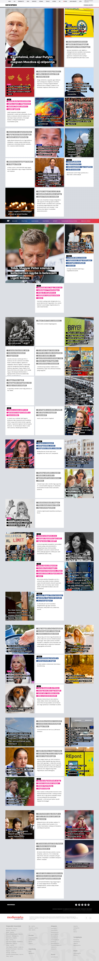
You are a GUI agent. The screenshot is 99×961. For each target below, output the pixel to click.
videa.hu (75, 943)
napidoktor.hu (54, 937)
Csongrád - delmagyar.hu (12, 936)
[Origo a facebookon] (76, 905)
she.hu (75, 931)
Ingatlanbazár (73, 1)
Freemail (41, 1)
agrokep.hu (31, 953)
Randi (65, 1)
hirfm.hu (75, 955)
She (59, 1)
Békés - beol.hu (10, 932)
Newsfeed (34, 1)
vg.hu (30, 951)
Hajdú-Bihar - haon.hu (11, 943)
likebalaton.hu (54, 936)
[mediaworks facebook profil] (86, 917)
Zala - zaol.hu (32, 929)
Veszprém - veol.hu (33, 928)
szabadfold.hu (32, 939)
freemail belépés (88, 5)
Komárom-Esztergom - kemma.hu (14, 949)
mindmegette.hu (55, 939)
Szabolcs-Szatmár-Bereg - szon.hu (14, 954)
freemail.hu (76, 939)
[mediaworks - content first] (15, 918)
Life (14, 1)
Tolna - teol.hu (9, 956)
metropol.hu (76, 928)
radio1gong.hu (77, 953)
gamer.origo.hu (54, 934)
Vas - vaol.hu (32, 926)
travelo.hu (53, 941)
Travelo (48, 1)
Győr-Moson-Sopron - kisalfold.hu (14, 941)
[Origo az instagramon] (82, 905)
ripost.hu (75, 926)
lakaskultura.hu (54, 932)
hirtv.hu (30, 941)
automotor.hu (54, 930)
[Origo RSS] (88, 905)
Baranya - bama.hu (11, 930)
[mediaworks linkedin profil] (90, 917)
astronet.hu (54, 928)
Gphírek (54, 1)
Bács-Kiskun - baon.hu (11, 928)
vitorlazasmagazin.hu (56, 945)
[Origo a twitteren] (79, 905)
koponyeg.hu (76, 941)
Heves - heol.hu (10, 945)
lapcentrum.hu (77, 945)
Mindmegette (21, 1)
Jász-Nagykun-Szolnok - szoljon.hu (14, 947)
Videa (28, 1)
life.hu (74, 929)
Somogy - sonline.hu (11, 952)
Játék (80, 1)
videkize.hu (54, 947)
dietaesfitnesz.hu (55, 943)
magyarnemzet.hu (33, 937)
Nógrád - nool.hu (10, 950)
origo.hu (31, 943)
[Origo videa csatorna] (85, 905)
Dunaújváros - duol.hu (11, 937)
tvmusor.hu (53, 949)
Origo (9, 1)
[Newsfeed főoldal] (11, 905)
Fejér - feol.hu (9, 939)
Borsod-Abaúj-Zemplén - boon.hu (14, 934)
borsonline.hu (54, 957)
